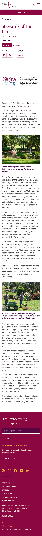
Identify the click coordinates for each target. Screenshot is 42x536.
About (6, 483)
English (6, 45)
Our (8, 501)
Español (16, 45)
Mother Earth (10, 362)
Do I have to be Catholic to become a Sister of (18, 451)
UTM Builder (7, 476)
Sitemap (5, 523)
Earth (20, 55)
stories (7, 19)
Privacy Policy (7, 526)
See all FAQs (11, 458)
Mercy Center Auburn (19, 106)
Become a (9, 486)
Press (9, 497)
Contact (7, 494)
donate (21, 12)
